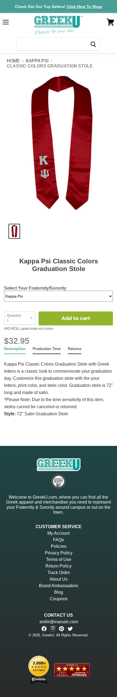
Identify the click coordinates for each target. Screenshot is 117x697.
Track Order (58, 572)
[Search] (93, 44)
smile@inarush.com (58, 621)
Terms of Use (58, 559)
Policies (58, 546)
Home (13, 60)
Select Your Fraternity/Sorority (35, 288)
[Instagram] (53, 629)
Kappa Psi (37, 60)
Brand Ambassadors (58, 585)
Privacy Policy (58, 553)
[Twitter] (70, 629)
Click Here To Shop (84, 6)
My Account (58, 533)
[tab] (15, 350)
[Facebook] (44, 629)
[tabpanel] (58, 385)
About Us (58, 579)
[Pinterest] (61, 629)
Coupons (58, 598)
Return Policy (58, 566)
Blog (58, 592)
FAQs (58, 539)
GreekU (48, 635)
